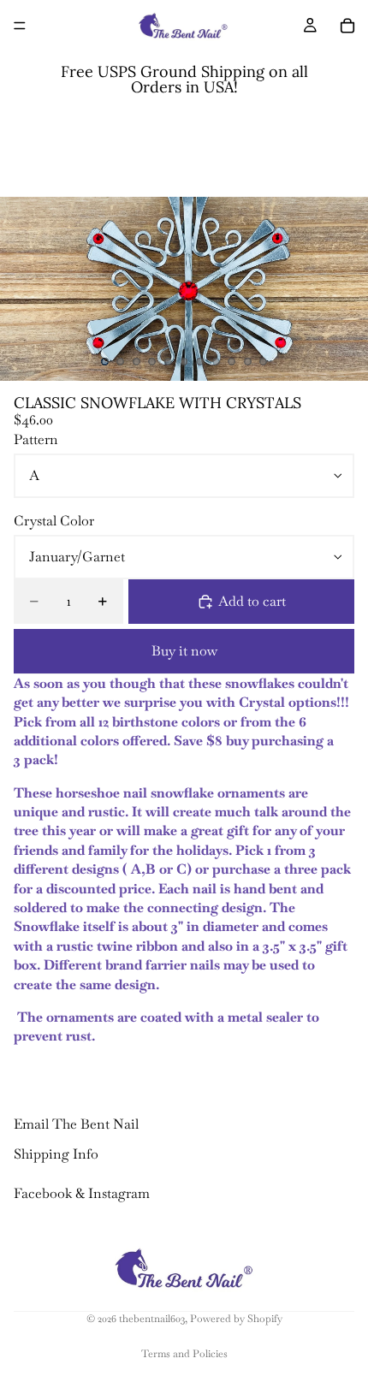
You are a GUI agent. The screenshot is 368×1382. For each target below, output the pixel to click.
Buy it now (184, 651)
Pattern (36, 439)
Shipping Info (56, 1154)
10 (247, 362)
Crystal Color (54, 521)
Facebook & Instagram (82, 1193)
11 (263, 362)
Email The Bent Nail (76, 1124)
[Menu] (19, 25)
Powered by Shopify (236, 1319)
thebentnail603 (152, 1319)
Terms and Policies (184, 1354)
